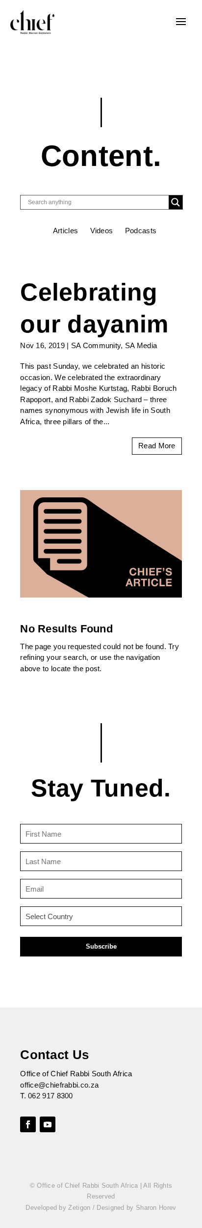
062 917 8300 (50, 1096)
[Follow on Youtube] (47, 1124)
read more (157, 445)
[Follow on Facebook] (28, 1124)
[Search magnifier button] (175, 202)
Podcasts (140, 230)
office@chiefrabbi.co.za (59, 1085)
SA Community (96, 345)
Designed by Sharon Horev (136, 1207)
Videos (101, 230)
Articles (65, 230)
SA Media (141, 345)
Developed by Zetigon (57, 1207)
